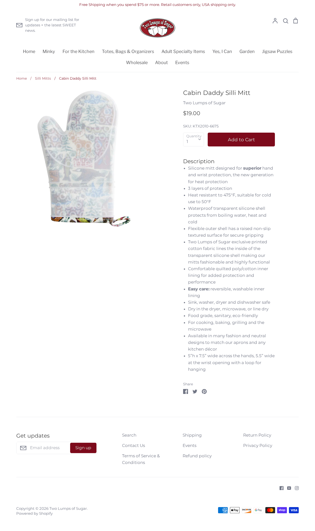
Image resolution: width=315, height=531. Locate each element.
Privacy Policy (257, 445)
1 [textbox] (187, 141)
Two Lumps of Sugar (204, 102)
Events (182, 62)
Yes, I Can (222, 51)
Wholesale (137, 62)
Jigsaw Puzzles (277, 51)
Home (29, 51)
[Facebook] (280, 487)
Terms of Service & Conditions (141, 459)
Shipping (192, 435)
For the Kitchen (78, 51)
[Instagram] (295, 487)
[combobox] (193, 139)
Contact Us (133, 445)
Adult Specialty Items (183, 51)
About (161, 62)
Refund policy (197, 455)
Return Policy (257, 435)
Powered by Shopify (34, 513)
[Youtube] (287, 487)
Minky (49, 51)
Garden (247, 51)
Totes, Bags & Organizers (128, 51)
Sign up (83, 447)
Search (129, 435)
